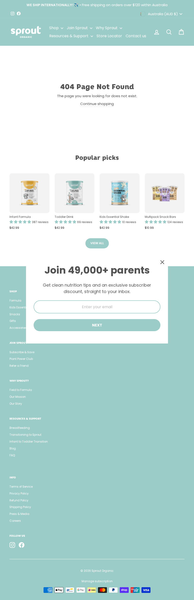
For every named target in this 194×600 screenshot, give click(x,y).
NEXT (97, 325)
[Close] (162, 262)
